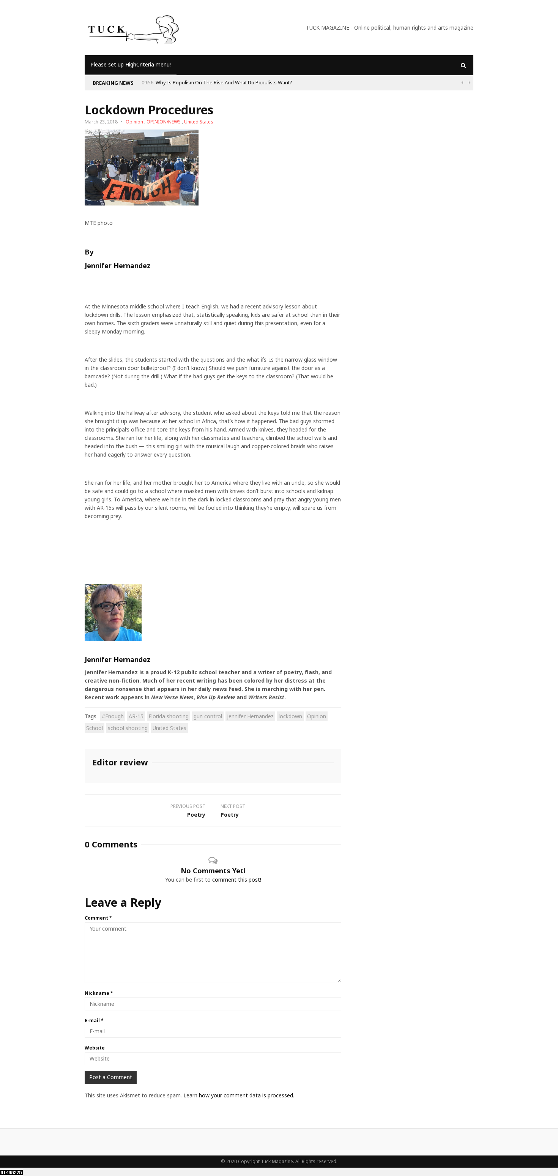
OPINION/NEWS (164, 122)
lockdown (290, 716)
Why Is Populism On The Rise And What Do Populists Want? (224, 82)
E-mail (94, 1020)
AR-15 (136, 716)
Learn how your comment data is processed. (238, 1095)
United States (198, 122)
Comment (98, 918)
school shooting (128, 728)
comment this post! (236, 879)
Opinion (134, 122)
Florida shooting (168, 716)
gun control (208, 716)
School (94, 728)
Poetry (196, 814)
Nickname (99, 993)
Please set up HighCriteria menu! (130, 64)
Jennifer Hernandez (250, 716)
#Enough (113, 716)
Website (95, 1048)
